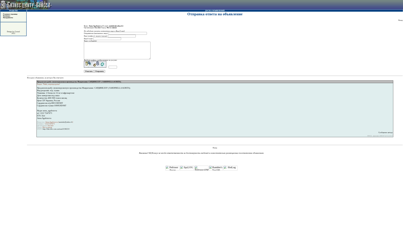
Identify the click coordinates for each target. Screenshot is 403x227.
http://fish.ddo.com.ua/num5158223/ (56, 129)
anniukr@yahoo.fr (65, 122)
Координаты (8, 17)
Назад (400, 20)
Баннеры (6, 16)
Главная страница (10, 14)
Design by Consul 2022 (13, 32)
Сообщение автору (385, 132)
